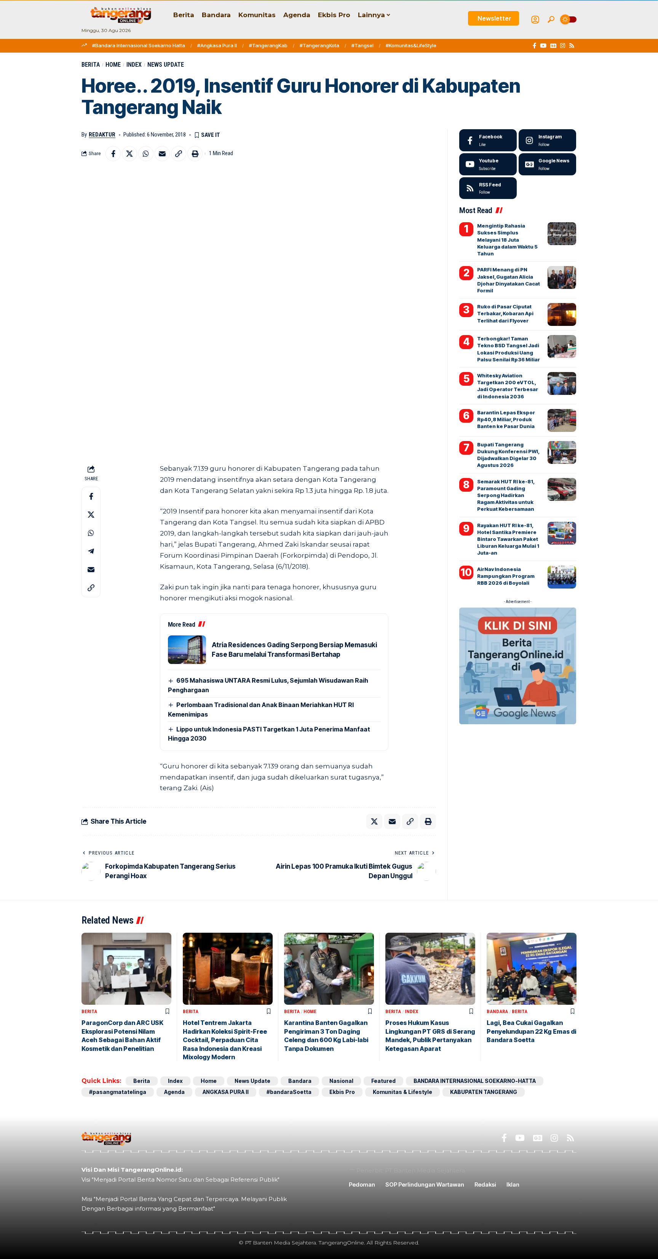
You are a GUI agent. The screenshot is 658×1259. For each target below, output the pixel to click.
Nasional (341, 1081)
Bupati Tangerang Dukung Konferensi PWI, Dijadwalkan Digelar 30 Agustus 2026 (508, 454)
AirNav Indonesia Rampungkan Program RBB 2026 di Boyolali (506, 576)
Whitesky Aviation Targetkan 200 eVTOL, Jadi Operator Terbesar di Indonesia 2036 (507, 385)
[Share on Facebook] (113, 153)
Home (113, 64)
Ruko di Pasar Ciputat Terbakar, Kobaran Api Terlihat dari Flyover (505, 313)
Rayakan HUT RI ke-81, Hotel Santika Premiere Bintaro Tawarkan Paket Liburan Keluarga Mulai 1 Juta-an (508, 539)
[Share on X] (129, 153)
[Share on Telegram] (91, 551)
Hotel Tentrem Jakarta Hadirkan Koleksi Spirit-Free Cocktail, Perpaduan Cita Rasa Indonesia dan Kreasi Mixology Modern (225, 1040)
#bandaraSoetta (289, 1092)
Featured (383, 1081)
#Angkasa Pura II (217, 45)
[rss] (488, 188)
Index (134, 64)
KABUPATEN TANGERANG (483, 1092)
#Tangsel (362, 45)
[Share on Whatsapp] (145, 153)
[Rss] (572, 45)
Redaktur (102, 134)
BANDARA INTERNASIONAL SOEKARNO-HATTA (475, 1081)
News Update (165, 64)
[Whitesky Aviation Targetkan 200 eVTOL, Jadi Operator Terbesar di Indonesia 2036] (562, 383)
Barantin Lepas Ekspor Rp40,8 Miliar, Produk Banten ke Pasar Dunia (506, 419)
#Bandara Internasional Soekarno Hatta (138, 45)
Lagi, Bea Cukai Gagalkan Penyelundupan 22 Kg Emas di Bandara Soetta (531, 1031)
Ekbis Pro (342, 1092)
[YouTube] (543, 45)
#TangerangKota (319, 45)
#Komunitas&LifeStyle (411, 45)
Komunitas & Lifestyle (402, 1092)
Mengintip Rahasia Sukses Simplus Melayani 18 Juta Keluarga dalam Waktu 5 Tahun (507, 240)
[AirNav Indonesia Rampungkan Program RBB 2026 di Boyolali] (562, 577)
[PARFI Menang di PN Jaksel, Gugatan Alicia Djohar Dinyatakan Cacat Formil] (562, 277)
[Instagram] (562, 45)
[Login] (535, 19)
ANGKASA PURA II (226, 1092)
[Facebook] (534, 45)
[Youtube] (488, 164)
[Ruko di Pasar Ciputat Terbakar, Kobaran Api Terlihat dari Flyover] (562, 314)
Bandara (497, 1011)
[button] (551, 19)
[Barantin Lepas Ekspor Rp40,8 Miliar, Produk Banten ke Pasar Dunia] (562, 420)
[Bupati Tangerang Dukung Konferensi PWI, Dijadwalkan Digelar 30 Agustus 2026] (562, 452)
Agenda (174, 1092)
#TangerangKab (268, 45)
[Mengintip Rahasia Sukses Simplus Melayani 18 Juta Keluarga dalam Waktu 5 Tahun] (562, 233)
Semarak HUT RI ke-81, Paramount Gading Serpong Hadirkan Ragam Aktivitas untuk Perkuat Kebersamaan (506, 495)
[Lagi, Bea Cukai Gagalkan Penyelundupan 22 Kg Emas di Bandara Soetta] (532, 969)
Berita (90, 64)
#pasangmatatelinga (117, 1092)
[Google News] (553, 45)
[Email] (162, 153)
